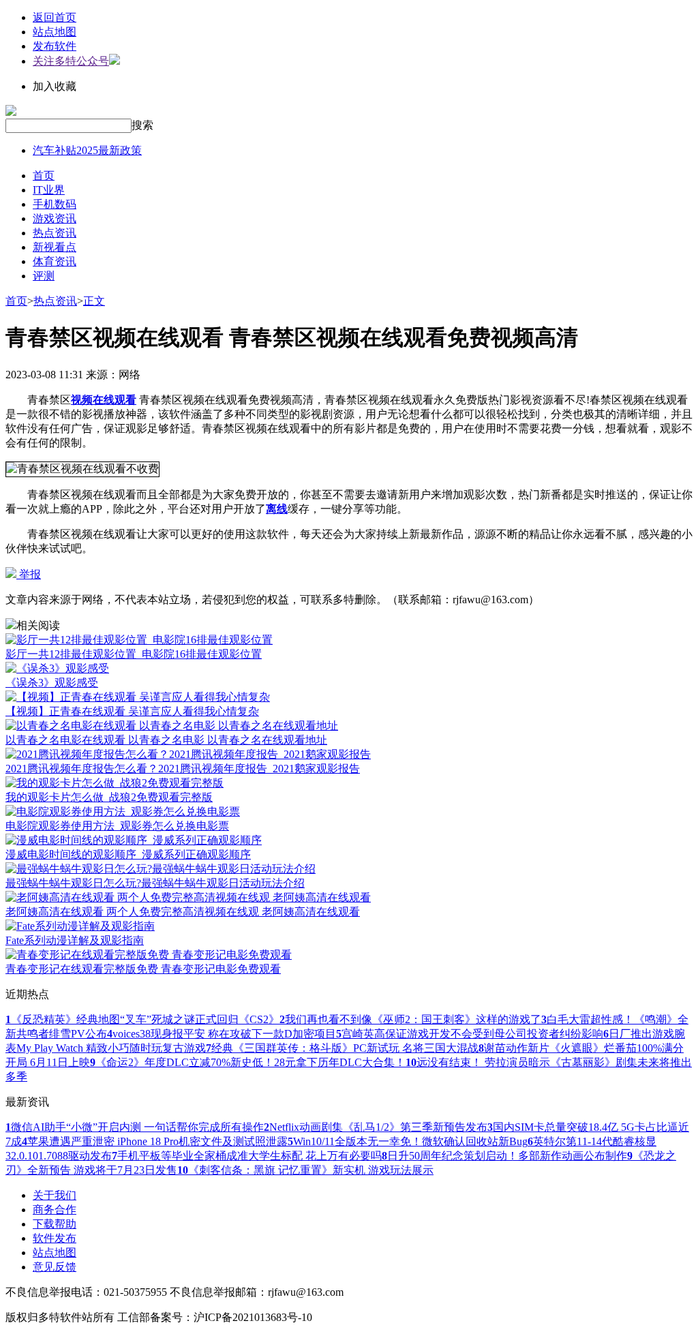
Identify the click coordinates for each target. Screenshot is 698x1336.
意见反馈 (54, 1267)
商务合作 (54, 1209)
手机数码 (54, 204)
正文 (94, 301)
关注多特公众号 (71, 61)
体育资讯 (54, 261)
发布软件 (54, 46)
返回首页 (54, 17)
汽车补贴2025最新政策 (87, 150)
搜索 (142, 125)
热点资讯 (54, 233)
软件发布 (54, 1238)
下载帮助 (54, 1224)
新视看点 (54, 247)
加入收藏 (54, 86)
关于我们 (54, 1195)
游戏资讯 (54, 218)
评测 (44, 276)
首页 (44, 175)
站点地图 (54, 31)
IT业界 (49, 190)
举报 (28, 574)
